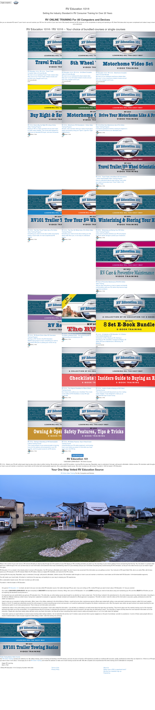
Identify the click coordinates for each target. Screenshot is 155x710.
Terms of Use (55, 667)
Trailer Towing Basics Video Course (10, 657)
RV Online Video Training (68, 473)
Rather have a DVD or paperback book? (115, 669)
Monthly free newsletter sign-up (112, 671)
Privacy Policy (55, 669)
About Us (106, 667)
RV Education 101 (14, 588)
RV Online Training (8, 659)
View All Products (77, 455)
